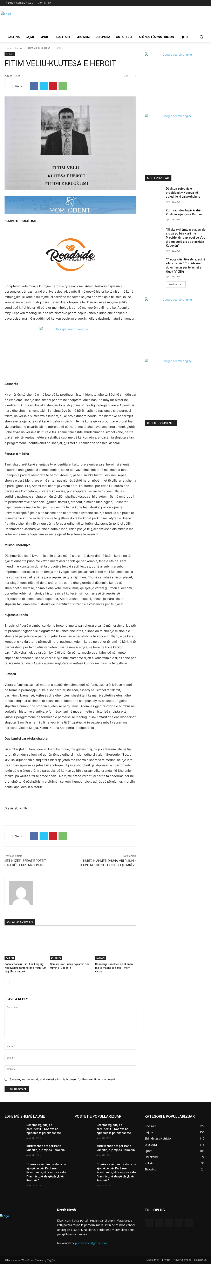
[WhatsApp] (63, 86)
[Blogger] (149, 1223)
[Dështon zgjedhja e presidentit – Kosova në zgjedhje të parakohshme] (154, 193)
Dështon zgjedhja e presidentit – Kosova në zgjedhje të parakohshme (183, 192)
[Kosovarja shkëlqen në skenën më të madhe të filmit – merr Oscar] (115, 945)
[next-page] (13, 981)
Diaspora (56, 957)
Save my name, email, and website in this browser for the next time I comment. (63, 1079)
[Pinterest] (53, 86)
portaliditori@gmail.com (91, 1243)
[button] (201, 37)
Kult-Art (19, 48)
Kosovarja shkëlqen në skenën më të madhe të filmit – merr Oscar (114, 968)
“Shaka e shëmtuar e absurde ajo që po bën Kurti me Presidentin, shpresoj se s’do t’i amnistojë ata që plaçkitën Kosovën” (185, 237)
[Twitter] (192, 3)
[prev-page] (7, 981)
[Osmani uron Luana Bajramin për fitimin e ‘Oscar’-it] (70, 945)
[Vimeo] (198, 3)
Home (8, 48)
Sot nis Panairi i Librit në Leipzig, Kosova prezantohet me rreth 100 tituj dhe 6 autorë (25, 968)
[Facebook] (181, 3)
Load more (174, 284)
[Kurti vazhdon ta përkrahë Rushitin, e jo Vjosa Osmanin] (154, 215)
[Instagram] (187, 3)
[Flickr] (169, 1223)
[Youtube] (204, 3)
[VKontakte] (189, 1223)
